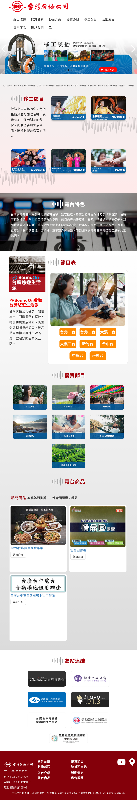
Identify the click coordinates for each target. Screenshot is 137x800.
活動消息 (108, 19)
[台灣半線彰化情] (68, 456)
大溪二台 (68, 344)
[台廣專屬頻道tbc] (122, 762)
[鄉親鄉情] (68, 397)
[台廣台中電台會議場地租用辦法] (38, 583)
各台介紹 (55, 19)
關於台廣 (37, 19)
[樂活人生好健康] (107, 427)
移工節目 (90, 19)
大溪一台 (108, 332)
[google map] (132, 762)
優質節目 (72, 19)
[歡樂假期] (107, 397)
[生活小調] (30, 397)
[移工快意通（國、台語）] (108, 161)
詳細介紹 (18, 554)
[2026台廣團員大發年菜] (38, 525)
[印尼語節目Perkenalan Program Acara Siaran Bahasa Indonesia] (108, 108)
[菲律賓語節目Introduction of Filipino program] (28, 161)
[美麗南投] (30, 427)
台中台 (108, 344)
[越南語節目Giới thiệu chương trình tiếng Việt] (68, 161)
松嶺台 (98, 356)
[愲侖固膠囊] (97, 526)
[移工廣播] (68, 53)
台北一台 (68, 332)
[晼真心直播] (68, 427)
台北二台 (88, 332)
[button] (65, 70)
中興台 (78, 356)
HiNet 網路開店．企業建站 (42, 793)
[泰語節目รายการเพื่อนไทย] (68, 108)
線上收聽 (19, 19)
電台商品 (19, 27)
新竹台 (88, 344)
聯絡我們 (37, 27)
